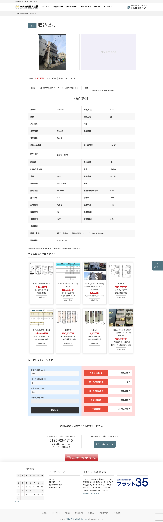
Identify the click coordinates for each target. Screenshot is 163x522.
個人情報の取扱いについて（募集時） (109, 513)
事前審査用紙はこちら (91, 493)
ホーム (51, 479)
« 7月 (17, 501)
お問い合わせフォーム (105, 444)
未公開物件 (108, 7)
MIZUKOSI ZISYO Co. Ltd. (77, 519)
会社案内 (45, 7)
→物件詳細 (41, 297)
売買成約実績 (86, 7)
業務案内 (91, 513)
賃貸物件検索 (58, 7)
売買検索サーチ (54, 482)
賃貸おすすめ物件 (55, 485)
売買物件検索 (71, 7)
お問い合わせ (56, 513)
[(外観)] (53, 69)
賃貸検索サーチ (54, 487)
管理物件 (97, 7)
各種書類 (67, 513)
